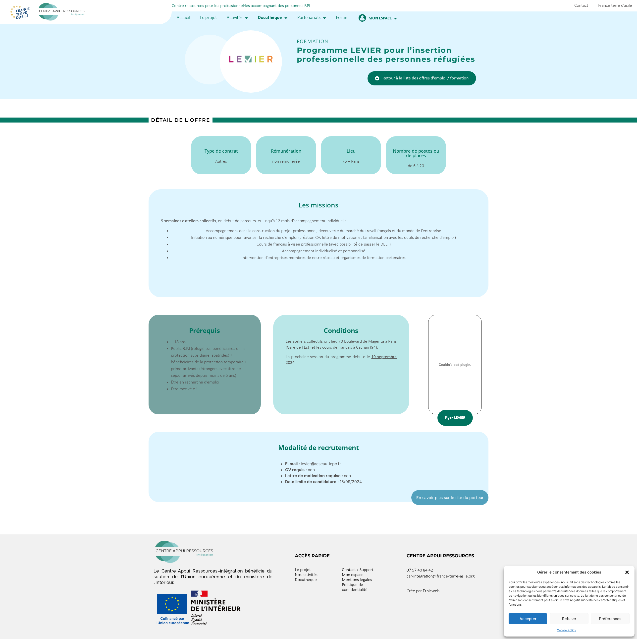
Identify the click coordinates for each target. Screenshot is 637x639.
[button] (627, 572)
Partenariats (308, 17)
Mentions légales (357, 579)
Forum (342, 17)
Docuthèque (270, 17)
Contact (581, 5)
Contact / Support (357, 570)
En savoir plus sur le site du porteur (449, 497)
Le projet (208, 17)
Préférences (610, 618)
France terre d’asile (615, 5)
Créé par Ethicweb (423, 591)
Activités (234, 17)
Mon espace (380, 18)
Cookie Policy (566, 630)
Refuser (569, 618)
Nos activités (306, 575)
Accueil (183, 17)
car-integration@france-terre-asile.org (441, 576)
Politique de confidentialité (355, 587)
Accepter (528, 618)
